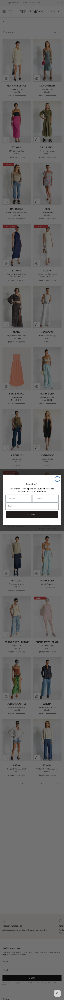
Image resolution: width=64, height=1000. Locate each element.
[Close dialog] (57, 479)
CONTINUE (32, 514)
